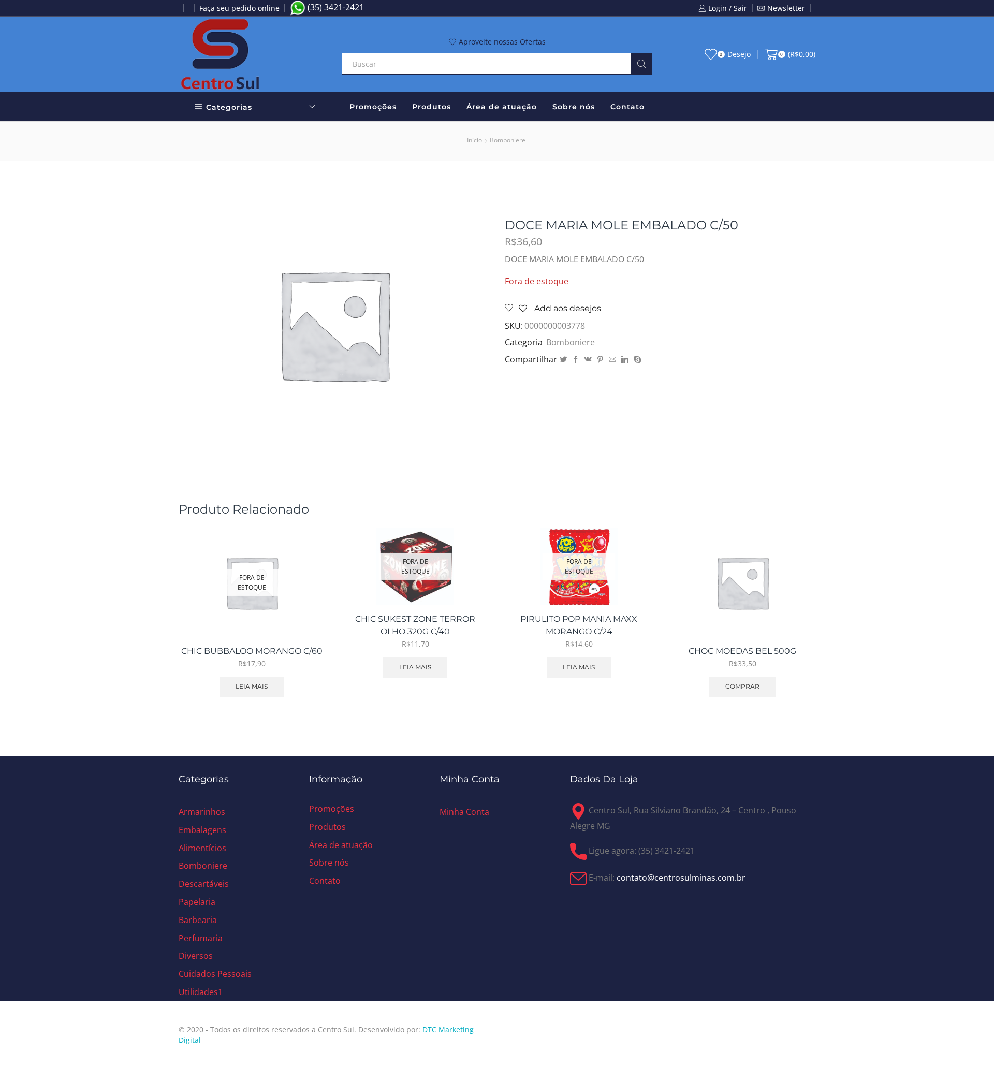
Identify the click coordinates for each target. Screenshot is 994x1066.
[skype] (636, 359)
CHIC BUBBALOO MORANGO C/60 (252, 651)
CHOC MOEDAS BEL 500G (742, 651)
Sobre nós (573, 106)
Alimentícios (202, 848)
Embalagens (202, 830)
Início (474, 140)
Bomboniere (507, 140)
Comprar (796, 591)
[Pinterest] (600, 359)
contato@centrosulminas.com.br (681, 877)
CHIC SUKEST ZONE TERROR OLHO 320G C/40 (415, 625)
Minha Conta (464, 811)
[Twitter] (563, 359)
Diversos (196, 955)
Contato (627, 106)
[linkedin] (625, 359)
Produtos (431, 106)
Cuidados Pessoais (215, 974)
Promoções (373, 106)
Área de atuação (501, 106)
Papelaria (197, 902)
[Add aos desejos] (305, 614)
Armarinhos (202, 811)
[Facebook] (575, 359)
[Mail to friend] (612, 359)
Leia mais (252, 686)
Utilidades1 (201, 992)
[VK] (588, 359)
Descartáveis (204, 883)
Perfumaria (201, 938)
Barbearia (198, 920)
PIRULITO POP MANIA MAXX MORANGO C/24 (578, 625)
